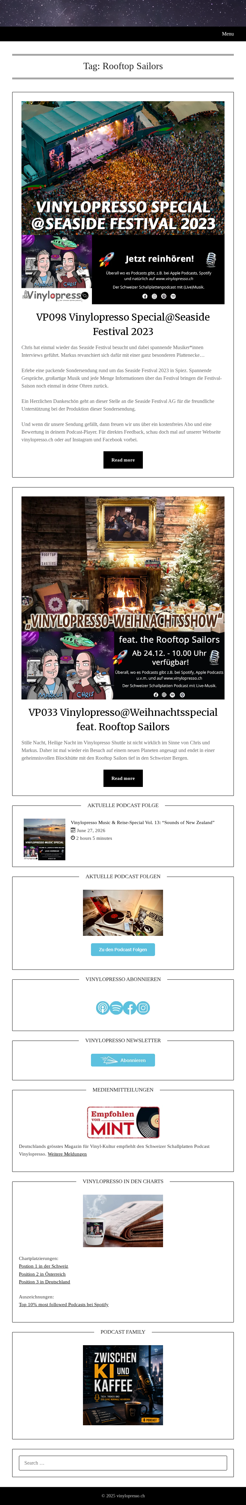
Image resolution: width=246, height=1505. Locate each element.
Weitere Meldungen (67, 1154)
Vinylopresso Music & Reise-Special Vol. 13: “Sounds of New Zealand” (143, 822)
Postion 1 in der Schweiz (43, 1266)
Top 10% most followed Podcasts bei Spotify (64, 1304)
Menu (228, 34)
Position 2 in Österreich (42, 1274)
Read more (123, 459)
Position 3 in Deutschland (44, 1281)
